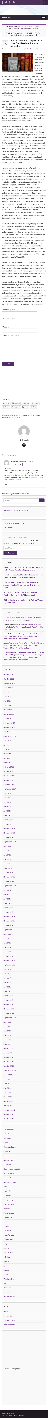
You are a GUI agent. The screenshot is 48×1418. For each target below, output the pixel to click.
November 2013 (9, 1062)
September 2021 (9, 683)
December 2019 (9, 776)
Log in (5, 1311)
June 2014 (7, 1031)
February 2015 (8, 996)
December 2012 (9, 1110)
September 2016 (9, 930)
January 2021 (8, 718)
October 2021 (8, 679)
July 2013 (6, 1079)
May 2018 (7, 859)
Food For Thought (10, 1160)
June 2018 (7, 855)
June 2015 (7, 978)
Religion (6, 1244)
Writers (27, 49)
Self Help (6, 1257)
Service (6, 1261)
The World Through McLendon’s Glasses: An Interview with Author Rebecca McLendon (25, 28)
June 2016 (7, 943)
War (4, 1283)
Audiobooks (7, 1138)
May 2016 (7, 947)
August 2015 (8, 969)
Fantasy (6, 1156)
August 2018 (8, 846)
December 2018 (9, 828)
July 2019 (6, 798)
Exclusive (6, 1151)
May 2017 (7, 894)
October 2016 (8, 925)
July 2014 (6, 1026)
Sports (5, 1266)
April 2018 (7, 864)
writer (11, 417)
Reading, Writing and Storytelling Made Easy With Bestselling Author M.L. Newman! (24, 34)
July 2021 (6, 692)
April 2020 (7, 758)
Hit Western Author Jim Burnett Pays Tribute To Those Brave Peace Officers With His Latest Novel (23, 627)
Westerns (21, 49)
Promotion (18, 415)
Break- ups (7, 1143)
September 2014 (9, 1018)
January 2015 (8, 1000)
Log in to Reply (16, 464)
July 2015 (6, 974)
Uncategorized (8, 1279)
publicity (26, 415)
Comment (10, 335)
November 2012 (9, 1114)
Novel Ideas (6, 17)
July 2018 (6, 850)
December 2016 (9, 916)
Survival (6, 1270)
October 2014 (8, 1013)
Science (6, 1248)
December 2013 (9, 1057)
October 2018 (8, 837)
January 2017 (8, 912)
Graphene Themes (18, 1415)
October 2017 (8, 881)
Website (5, 327)
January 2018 (8, 872)
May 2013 (7, 1088)
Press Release (8, 1235)
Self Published (35, 415)
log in (11, 493)
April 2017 (7, 899)
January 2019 (8, 824)
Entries (7, 1316)
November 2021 (9, 674)
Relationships (8, 1239)
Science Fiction (8, 1252)
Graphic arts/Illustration (12, 1169)
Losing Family (8, 1200)
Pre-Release (7, 1231)
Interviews (7, 1195)
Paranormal (7, 1217)
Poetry (6, 1222)
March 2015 (7, 991)
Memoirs (6, 1209)
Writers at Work (35, 49)
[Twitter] (6, 2)
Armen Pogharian (10, 643)
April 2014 (7, 1040)
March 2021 (7, 710)
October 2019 (8, 784)
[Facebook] (2, 2)
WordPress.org (9, 1325)
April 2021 (7, 705)
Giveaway (7, 1165)
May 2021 (7, 701)
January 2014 (8, 1053)
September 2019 (9, 789)
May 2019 (7, 806)
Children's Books (9, 1147)
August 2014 (8, 1022)
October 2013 (8, 1066)
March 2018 (7, 868)
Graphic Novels (9, 1173)
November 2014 (9, 1009)
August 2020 (8, 740)
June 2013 (7, 1084)
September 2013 (9, 1070)
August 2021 (8, 688)
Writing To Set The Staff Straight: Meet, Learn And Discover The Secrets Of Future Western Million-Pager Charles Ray (23, 636)
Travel (5, 1274)
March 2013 (7, 1097)
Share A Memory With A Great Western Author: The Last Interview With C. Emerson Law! (22, 584)
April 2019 (7, 811)
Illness (5, 1187)
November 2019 (9, 780)
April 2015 (7, 987)
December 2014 (9, 1004)
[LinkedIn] (10, 2)
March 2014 (7, 1044)
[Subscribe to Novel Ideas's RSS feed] (14, 2)
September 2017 (9, 886)
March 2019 (7, 815)
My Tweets (8, 527)
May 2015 (7, 982)
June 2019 (7, 802)
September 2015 (9, 965)
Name (8, 310)
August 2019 (8, 793)
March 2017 (7, 903)
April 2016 (7, 952)
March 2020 (7, 762)
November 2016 (9, 921)
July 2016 (6, 938)
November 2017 (9, 877)
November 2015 (9, 960)
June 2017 (7, 890)
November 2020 (9, 727)
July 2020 (6, 745)
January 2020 (8, 771)
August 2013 (8, 1075)
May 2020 (7, 754)
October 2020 (8, 732)
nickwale (6, 49)
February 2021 (8, 714)
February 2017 (8, 908)
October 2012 (8, 1119)
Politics (6, 1226)
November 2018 (9, 833)
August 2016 (8, 934)
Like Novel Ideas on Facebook (16, 510)
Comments (9, 1320)
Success (5, 417)
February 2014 (8, 1048)
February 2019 (8, 820)
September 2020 (9, 736)
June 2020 (7, 749)
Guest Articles (8, 1178)
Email (8, 318)
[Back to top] (43, 1413)
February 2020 (8, 767)
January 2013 (8, 1106)
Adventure (14, 49)
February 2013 (8, 1101)
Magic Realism (8, 1204)
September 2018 (9, 842)
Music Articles (8, 1213)
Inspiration (7, 1191)
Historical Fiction (9, 1182)
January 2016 (8, 956)
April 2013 (7, 1092)
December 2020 (9, 723)
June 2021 (7, 696)
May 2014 (7, 1035)
